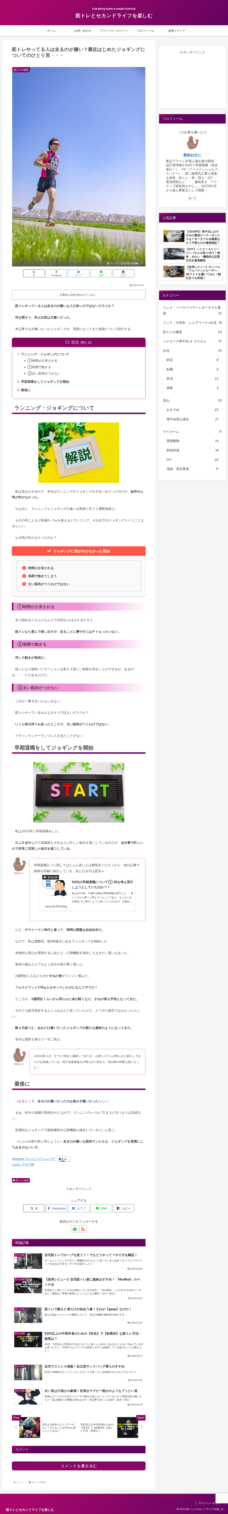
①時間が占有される (42, 360)
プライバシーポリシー (210, 1503)
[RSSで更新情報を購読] (82, 1229)
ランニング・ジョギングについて (45, 354)
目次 (75, 342)
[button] (123, 273)
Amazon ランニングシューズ (33, 1159)
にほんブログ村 (23, 1164)
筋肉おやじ (192, 155)
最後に (26, 390)
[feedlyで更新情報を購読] (74, 1229)
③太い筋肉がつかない (44, 373)
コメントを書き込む (79, 1466)
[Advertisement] (192, 80)
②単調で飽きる (39, 367)
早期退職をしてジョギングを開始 (45, 381)
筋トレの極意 (22, 1180)
